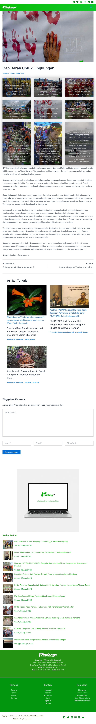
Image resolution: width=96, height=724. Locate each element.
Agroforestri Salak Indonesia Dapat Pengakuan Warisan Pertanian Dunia (26, 374)
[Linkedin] (89, 2)
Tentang (14, 690)
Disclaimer (82, 690)
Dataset (48, 703)
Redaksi (14, 693)
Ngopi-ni (48, 701)
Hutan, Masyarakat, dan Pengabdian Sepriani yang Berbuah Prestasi (42, 552)
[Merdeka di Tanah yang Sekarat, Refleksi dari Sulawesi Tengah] (8, 643)
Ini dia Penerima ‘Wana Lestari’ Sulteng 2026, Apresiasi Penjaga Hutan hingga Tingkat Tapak (52, 585)
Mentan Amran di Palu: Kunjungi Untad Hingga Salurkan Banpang (41, 541)
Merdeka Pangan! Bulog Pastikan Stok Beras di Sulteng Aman (39, 596)
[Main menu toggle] (91, 7)
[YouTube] (92, 2)
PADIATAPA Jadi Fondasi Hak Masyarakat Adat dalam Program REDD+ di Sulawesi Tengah (67, 324)
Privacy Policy (82, 693)
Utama (32, 339)
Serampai (78, 332)
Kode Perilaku (82, 695)
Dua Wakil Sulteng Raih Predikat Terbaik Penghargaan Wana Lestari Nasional (45, 574)
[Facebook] (73, 2)
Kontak (13, 695)
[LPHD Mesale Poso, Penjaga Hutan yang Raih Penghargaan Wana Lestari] (8, 610)
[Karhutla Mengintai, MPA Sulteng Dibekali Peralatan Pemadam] (8, 632)
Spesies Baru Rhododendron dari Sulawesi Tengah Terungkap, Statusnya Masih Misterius (25, 331)
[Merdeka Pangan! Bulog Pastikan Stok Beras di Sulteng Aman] (8, 599)
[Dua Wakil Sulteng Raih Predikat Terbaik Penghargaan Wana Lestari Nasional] (8, 577)
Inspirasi (70, 332)
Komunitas (48, 695)
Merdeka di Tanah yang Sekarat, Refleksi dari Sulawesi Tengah (40, 640)
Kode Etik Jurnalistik (82, 698)
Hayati (27, 339)
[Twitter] (77, 2)
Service (14, 698)
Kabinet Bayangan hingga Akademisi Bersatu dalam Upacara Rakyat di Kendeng (47, 618)
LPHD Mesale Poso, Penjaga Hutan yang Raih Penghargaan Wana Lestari (44, 607)
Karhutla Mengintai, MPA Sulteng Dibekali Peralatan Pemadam (39, 629)
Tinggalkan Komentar (15, 339)
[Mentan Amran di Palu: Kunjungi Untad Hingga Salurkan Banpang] (8, 544)
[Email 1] (85, 2)
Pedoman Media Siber (82, 701)
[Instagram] (81, 2)
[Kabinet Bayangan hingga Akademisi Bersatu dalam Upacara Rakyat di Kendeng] (8, 621)
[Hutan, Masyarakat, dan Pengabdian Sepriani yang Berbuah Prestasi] (8, 555)
